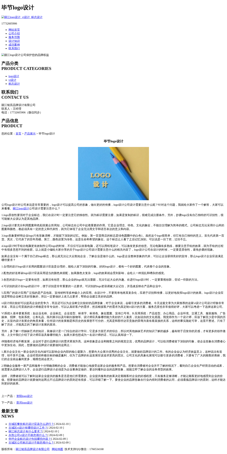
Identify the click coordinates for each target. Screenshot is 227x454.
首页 (18, 133)
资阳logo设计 (24, 396)
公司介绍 (14, 33)
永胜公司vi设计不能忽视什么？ (28, 435)
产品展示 (30, 133)
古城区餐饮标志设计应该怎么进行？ (31, 423)
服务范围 (14, 37)
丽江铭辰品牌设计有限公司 (33, 449)
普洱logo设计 (24, 402)
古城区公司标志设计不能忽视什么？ (31, 442)
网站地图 (57, 449)
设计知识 (14, 40)
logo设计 (14, 76)
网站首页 (14, 29)
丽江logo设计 (21, 208)
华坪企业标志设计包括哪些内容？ (30, 438)
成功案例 (14, 44)
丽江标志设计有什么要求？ (26, 431)
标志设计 (14, 83)
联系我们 (14, 48)
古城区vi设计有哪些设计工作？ (28, 427)
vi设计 (12, 79)
